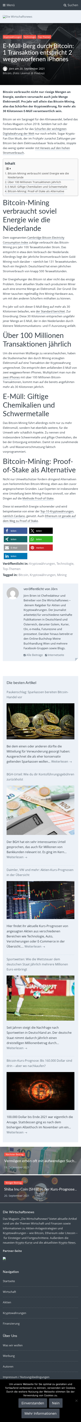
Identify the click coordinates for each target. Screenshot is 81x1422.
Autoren (8, 1366)
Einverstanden (32, 1403)
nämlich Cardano (14, 516)
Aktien (7, 1302)
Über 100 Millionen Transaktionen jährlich (34, 182)
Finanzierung (11, 1323)
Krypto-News (67, 1242)
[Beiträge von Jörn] (13, 594)
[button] (15, 531)
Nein (56, 1403)
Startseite (9, 1281)
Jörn (12, 68)
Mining (62, 575)
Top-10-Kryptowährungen (56, 511)
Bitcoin (23, 575)
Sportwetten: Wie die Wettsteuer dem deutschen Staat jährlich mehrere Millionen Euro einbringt (37, 964)
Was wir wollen (13, 1345)
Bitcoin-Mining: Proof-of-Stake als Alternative (36, 191)
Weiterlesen (61, 761)
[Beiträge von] (6, 68)
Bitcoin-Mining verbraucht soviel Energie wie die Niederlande (38, 175)
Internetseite (55, 655)
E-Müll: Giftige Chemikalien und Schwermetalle (37, 186)
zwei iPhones (11, 377)
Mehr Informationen (40, 1413)
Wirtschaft (9, 1292)
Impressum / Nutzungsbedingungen (26, 1377)
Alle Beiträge (34, 655)
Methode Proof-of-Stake (37, 498)
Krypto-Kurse (23, 1242)
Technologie (30, 36)
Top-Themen (44, 36)
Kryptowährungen (12, 36)
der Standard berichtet (50, 311)
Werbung (9, 1356)
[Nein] (76, 1400)
